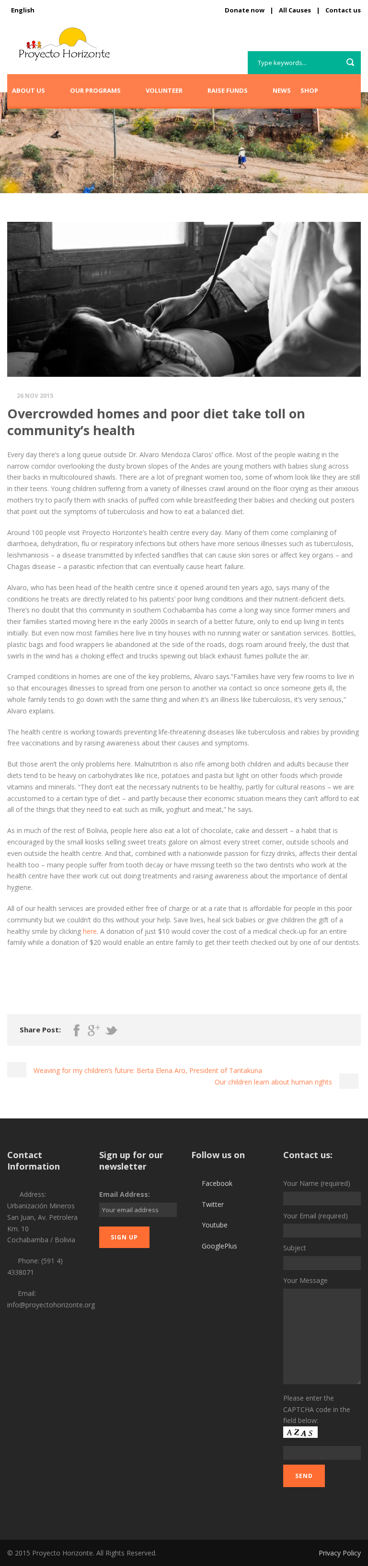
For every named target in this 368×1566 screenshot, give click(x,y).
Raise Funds (227, 90)
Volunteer (164, 90)
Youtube (215, 1224)
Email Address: (124, 1194)
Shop (309, 90)
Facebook (217, 1183)
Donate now (244, 10)
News (282, 90)
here (90, 931)
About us (28, 90)
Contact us (343, 10)
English (22, 10)
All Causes (295, 10)
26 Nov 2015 (35, 396)
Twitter (213, 1204)
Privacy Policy (340, 1552)
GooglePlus (219, 1245)
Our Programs (95, 90)
